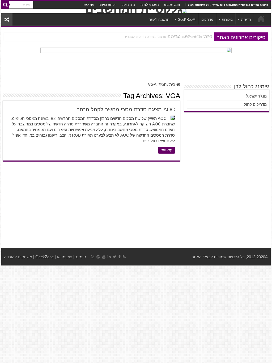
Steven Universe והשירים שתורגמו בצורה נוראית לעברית (168, 37)
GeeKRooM (187, 20)
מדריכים (207, 20)
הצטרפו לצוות (150, 5)
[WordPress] (98, 257)
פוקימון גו (64, 257)
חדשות (246, 20)
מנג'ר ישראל (256, 96)
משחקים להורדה (18, 257)
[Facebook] (119, 257)
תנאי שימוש (172, 5)
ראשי (261, 18)
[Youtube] (104, 257)
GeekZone (44, 257)
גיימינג (80, 257)
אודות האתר (107, 5)
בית (172, 84)
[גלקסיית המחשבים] (136, 11)
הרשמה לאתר (159, 20)
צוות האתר (128, 5)
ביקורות (227, 20)
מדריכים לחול (255, 104)
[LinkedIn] (109, 257)
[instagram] (93, 257)
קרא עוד (167, 150)
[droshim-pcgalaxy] (136, 62)
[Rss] (124, 257)
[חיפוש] (5, 5)
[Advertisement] (136, 205)
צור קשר (88, 5)
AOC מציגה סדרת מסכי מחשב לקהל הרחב (125, 109)
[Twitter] (114, 257)
